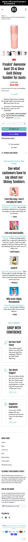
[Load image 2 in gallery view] (9, 53)
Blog (2, 446)
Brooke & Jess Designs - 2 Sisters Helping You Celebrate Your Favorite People (14, 526)
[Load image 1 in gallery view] (3, 53)
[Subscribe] (25, 506)
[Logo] (14, 9)
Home (3, 15)
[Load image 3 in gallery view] (14, 53)
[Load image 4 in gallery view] (20, 53)
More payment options (8, 138)
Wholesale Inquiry (6, 465)
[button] (14, 147)
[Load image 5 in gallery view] (25, 53)
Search (3, 442)
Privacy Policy (5, 461)
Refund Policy (5, 457)
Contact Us (4, 450)
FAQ (2, 453)
